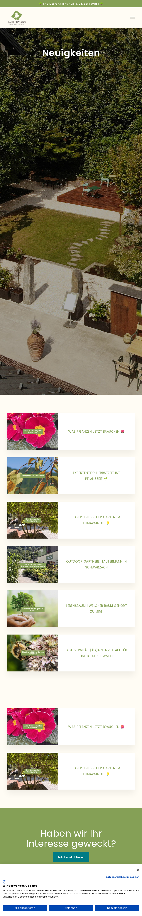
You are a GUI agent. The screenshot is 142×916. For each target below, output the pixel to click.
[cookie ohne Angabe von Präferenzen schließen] (137, 870)
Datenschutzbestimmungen (122, 877)
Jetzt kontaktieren (71, 857)
